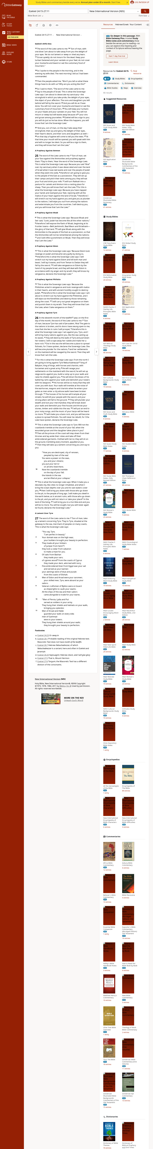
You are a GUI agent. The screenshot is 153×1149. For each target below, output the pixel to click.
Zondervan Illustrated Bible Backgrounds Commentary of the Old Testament (130, 163)
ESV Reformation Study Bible (110, 276)
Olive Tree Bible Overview (109, 1028)
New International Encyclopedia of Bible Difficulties (129, 820)
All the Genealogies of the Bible (111, 787)
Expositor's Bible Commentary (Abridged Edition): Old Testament (129, 930)
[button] (139, 2)
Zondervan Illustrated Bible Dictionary (109, 200)
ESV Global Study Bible (129, 244)
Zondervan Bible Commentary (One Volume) (129, 1062)
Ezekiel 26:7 (42, 645)
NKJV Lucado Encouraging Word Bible (110, 613)
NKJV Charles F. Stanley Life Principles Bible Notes (109, 545)
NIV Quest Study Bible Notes (109, 445)
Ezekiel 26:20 (43, 655)
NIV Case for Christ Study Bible (129, 344)
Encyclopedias (113, 759)
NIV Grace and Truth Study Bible (110, 126)
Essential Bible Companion (109, 928)
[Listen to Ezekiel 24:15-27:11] (57, 25)
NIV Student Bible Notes (129, 445)
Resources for (116, 72)
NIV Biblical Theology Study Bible (109, 345)
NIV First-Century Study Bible (129, 379)
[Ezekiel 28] (96, 351)
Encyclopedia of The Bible (128, 787)
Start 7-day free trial (117, 56)
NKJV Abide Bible (129, 510)
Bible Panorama (128, 895)
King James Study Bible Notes (129, 276)
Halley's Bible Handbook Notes (110, 964)
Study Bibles (112, 216)
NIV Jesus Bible (128, 412)
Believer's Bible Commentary (109, 896)
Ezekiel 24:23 (43, 635)
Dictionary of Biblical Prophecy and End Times (129, 1145)
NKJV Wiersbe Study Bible (108, 678)
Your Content (136, 24)
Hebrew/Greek (122, 24)
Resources (108, 24)
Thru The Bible (109, 1060)
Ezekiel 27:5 (42, 658)
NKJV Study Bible (129, 645)
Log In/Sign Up (141, 2)
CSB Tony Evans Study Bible (109, 244)
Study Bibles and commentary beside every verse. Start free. (78, 2)
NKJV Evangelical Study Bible (129, 579)
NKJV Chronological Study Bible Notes (130, 543)
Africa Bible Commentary (108, 864)
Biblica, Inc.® (65, 686)
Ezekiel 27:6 (42, 661)
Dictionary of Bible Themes (110, 1144)
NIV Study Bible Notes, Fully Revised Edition (128, 127)
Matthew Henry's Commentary (110, 996)
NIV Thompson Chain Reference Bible (128, 478)
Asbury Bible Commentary (127, 864)
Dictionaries (112, 1116)
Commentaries (113, 836)
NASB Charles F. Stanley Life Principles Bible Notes (109, 310)
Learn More (113, 62)
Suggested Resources (116, 99)
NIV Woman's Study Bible (108, 511)
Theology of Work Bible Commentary (129, 1028)
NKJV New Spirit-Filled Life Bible (110, 646)
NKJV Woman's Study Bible (128, 678)
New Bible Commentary (127, 996)
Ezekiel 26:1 (42, 638)
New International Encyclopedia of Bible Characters (110, 820)
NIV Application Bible (109, 160)
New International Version (47, 679)
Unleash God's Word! (73, 700)
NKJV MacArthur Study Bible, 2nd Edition (128, 613)
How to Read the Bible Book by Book (129, 964)
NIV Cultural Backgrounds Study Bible (111, 380)
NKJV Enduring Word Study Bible (110, 579)
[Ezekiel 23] (28, 351)
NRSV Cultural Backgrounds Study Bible (111, 711)
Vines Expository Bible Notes (109, 744)
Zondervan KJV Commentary (128, 1095)
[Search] (145, 11)
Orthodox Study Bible (128, 710)
